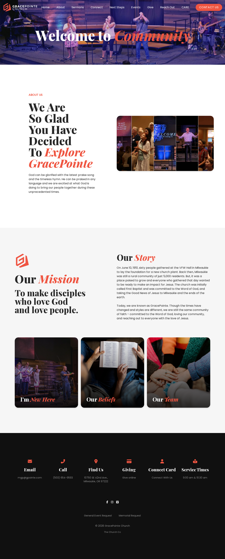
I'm (37, 399)
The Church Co (112, 532)
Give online (129, 477)
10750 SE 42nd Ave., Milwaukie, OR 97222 (96, 479)
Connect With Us (162, 477)
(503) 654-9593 (63, 477)
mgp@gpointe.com (30, 477)
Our (100, 399)
